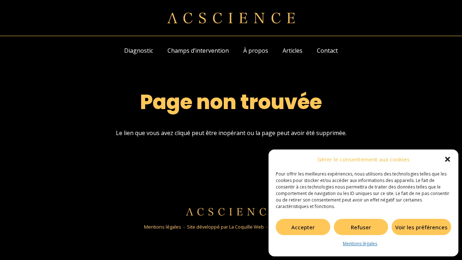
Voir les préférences (421, 227)
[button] (447, 159)
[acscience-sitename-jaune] (231, 18)
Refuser (361, 227)
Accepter (303, 227)
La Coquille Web (246, 227)
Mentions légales (360, 243)
